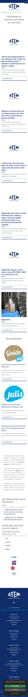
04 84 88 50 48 (14, 622)
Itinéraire (14, 624)
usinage (17, 470)
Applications (5, 319)
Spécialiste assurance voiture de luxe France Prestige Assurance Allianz (13, 428)
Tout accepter (15, 686)
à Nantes (7, 549)
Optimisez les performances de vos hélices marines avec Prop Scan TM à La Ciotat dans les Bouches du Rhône (12, 114)
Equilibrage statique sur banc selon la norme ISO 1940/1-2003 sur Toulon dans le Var (13, 272)
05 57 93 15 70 (14, 637)
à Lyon (6, 538)
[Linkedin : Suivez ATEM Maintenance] (14, 602)
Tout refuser (15, 689)
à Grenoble (7, 542)
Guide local (3, 693)
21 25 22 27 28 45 (14, 652)
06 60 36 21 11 (14, 668)
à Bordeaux (8, 545)
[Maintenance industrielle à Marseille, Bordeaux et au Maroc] (14, 7)
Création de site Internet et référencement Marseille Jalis (12, 406)
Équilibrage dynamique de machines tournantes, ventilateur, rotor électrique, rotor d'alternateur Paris (13, 512)
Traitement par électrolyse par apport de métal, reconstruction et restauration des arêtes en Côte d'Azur (13, 166)
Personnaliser (15, 693)
